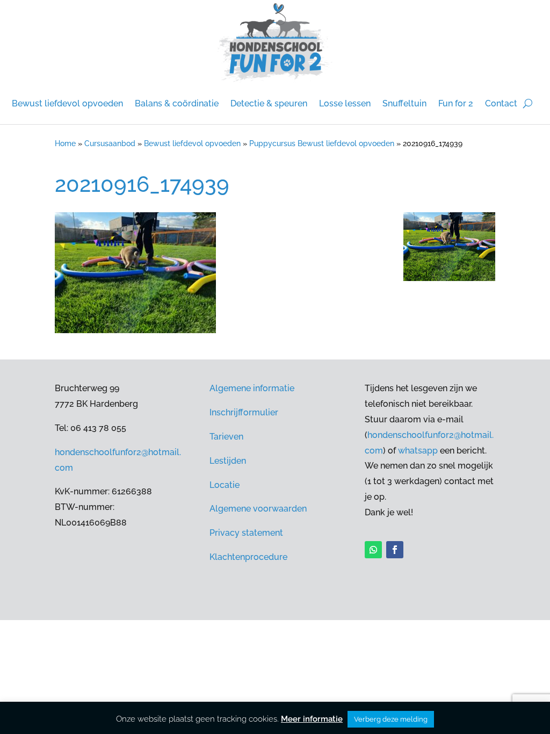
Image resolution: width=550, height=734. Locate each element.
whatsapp (418, 450)
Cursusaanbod (109, 143)
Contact (501, 103)
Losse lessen (345, 103)
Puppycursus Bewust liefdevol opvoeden (321, 143)
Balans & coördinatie (177, 103)
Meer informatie (312, 719)
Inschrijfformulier (243, 412)
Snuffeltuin (404, 103)
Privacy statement (246, 533)
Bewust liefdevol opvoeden (67, 103)
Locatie (224, 485)
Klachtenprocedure (248, 557)
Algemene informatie (251, 388)
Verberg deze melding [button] (391, 719)
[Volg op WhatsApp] (373, 549)
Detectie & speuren (268, 103)
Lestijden (227, 461)
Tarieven (226, 436)
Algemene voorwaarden (258, 508)
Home (65, 143)
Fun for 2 (455, 103)
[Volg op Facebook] (394, 549)
